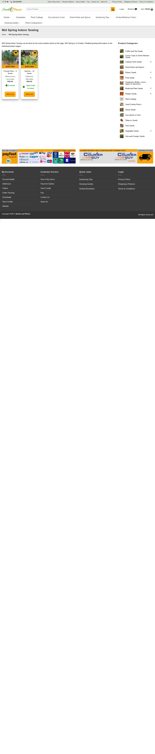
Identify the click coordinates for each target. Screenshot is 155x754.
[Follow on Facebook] (3, 2)
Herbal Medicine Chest (126, 17)
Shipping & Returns (131, 2)
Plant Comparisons (33, 23)
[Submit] (113, 9)
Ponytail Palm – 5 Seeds (10, 72)
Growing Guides (11, 23)
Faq (88, 2)
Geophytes (20, 17)
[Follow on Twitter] (7, 2)
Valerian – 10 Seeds (29, 72)
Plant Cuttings (37, 17)
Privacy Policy (117, 2)
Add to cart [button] (10, 94)
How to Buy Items (54, 2)
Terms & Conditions (146, 2)
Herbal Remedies (86, 189)
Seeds (6, 17)
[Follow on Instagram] (5, 2)
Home (4, 34)
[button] (122, 9)
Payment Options (68, 2)
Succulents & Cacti (56, 17)
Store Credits (80, 2)
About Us (104, 2)
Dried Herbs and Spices (80, 17)
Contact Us (95, 2)
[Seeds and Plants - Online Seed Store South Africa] (12, 9)
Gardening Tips (102, 17)
